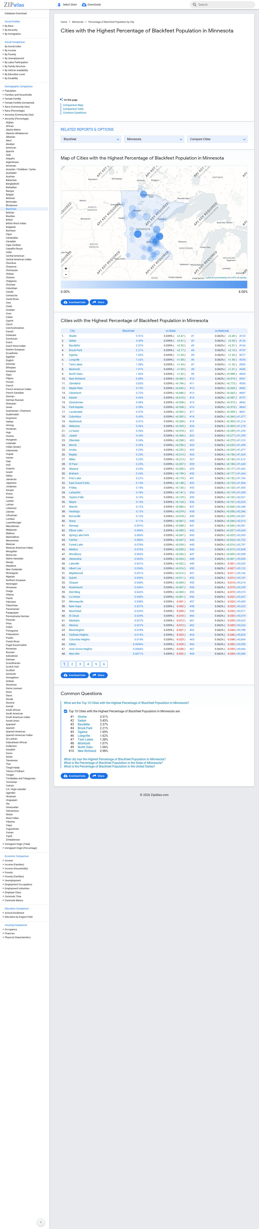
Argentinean (12, 162)
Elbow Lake (75, 530)
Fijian (9, 374)
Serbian (10, 681)
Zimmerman (76, 402)
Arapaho (10, 158)
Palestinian (12, 605)
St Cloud (74, 615)
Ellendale (74, 440)
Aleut (8, 140)
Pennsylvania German (17, 616)
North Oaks (75, 373)
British (9, 219)
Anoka (73, 449)
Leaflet (208, 278)
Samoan (10, 659)
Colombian (11, 288)
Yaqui (9, 825)
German (10, 396)
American (11, 147)
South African (13, 709)
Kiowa (9, 493)
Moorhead (75, 611)
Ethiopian (11, 367)
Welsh (9, 814)
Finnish (10, 382)
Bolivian (10, 212)
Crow (8, 313)
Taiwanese (12, 760)
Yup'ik (9, 836)
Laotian (10, 500)
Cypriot (9, 320)
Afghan (10, 122)
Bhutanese (11, 205)
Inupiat (9, 454)
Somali (9, 706)
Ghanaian (11, 403)
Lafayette (74, 492)
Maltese (10, 533)
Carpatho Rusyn (14, 248)
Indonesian (12, 450)
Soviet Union (12, 720)
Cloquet (73, 582)
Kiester (73, 397)
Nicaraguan (12, 573)
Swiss (9, 753)
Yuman (9, 832)
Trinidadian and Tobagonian (20, 778)
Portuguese (12, 630)
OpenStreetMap (220, 278)
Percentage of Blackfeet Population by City (111, 21)
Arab (8, 154)
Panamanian (12, 609)
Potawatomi (12, 634)
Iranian (9, 457)
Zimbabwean (13, 839)
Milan (72, 459)
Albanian (10, 136)
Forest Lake (76, 544)
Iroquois (10, 468)
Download (239, 162)
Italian (9, 475)
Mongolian (11, 551)
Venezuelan (12, 807)
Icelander (11, 443)
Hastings (74, 511)
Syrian (9, 756)
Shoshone (11, 684)
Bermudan (11, 201)
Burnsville (74, 516)
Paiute (9, 598)
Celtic (9, 252)
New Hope (75, 606)
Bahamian (11, 180)
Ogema (73, 354)
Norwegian (11, 583)
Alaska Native (13, 129)
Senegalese (12, 677)
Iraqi (8, 461)
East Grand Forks (79, 482)
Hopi (8, 432)
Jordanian (11, 486)
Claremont (75, 392)
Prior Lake (75, 478)
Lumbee (10, 518)
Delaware (11, 335)
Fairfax (73, 539)
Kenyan (10, 490)
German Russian (15, 400)
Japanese (11, 482)
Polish (9, 627)
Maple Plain (76, 388)
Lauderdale (75, 411)
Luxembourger (13, 522)
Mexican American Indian (19, 547)
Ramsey (73, 525)
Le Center (74, 596)
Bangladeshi (12, 183)
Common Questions (74, 112)
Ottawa (10, 594)
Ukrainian (11, 796)
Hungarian (11, 439)
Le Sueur (74, 430)
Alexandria (75, 558)
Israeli (9, 472)
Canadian (11, 241)
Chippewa (11, 281)
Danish (9, 331)
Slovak (9, 699)
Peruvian (10, 619)
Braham (73, 473)
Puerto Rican (13, 641)
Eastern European (15, 349)
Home (64, 21)
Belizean (10, 198)
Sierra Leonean (14, 688)
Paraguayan (12, 612)
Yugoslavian (12, 828)
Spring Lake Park (79, 535)
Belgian (10, 194)
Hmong (10, 425)
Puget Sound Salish (16, 645)
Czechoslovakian (15, 327)
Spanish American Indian (19, 735)
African (10, 126)
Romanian (11, 648)
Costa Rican (12, 299)
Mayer (72, 501)
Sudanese (11, 746)
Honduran (11, 428)
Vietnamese (12, 810)
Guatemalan (12, 414)
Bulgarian (11, 227)
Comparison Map (73, 105)
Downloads (94, 4)
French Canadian (15, 392)
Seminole (11, 673)
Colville (9, 291)
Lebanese (11, 508)
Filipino (9, 378)
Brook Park (75, 350)
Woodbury (75, 554)
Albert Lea (75, 568)
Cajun (9, 234)
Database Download (16, 13)
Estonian (10, 363)
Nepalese (11, 565)
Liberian (10, 511)
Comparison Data (73, 108)
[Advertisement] (107, 67)
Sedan (72, 340)
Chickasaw (12, 270)
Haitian (9, 421)
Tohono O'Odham (15, 771)
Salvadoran (12, 655)
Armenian (11, 165)
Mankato (74, 620)
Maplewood (76, 573)
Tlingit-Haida (13, 767)
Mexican (10, 544)
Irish (8, 464)
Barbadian (11, 187)
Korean (9, 497)
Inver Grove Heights (80, 648)
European (11, 371)
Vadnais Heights (78, 634)
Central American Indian (18, 259)
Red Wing (74, 592)
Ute (7, 803)
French (9, 385)
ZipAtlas (242, 278)
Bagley (73, 454)
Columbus (75, 416)
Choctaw (10, 284)
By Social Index (13, 46)
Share (101, 302)
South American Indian (18, 717)
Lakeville (74, 563)
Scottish (10, 670)
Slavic (9, 695)
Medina (73, 549)
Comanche (11, 295)
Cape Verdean (13, 245)
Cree (8, 302)
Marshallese (12, 536)
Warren (73, 506)
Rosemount (76, 587)
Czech (9, 324)
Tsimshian (11, 782)
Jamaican (11, 479)
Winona (73, 625)
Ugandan (10, 792)
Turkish (10, 785)
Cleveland (74, 383)
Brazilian (10, 216)
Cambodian (12, 237)
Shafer (73, 335)
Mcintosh (74, 369)
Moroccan (11, 555)
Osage (9, 591)
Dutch (9, 342)
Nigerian (10, 576)
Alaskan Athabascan (17, 133)
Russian (10, 652)
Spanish (10, 728)
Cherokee (11, 263)
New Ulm (74, 653)
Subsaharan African (16, 742)
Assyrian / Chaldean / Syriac (21, 169)
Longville (74, 359)
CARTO (233, 278)
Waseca (73, 468)
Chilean (10, 273)
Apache (10, 151)
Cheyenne (11, 266)
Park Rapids (76, 407)
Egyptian (10, 356)
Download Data (77, 302)
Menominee (12, 540)
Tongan (10, 774)
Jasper (73, 435)
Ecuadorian (12, 353)
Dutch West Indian (16, 345)
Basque (10, 191)
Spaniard (10, 724)
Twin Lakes (75, 364)
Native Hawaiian (14, 558)
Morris (73, 445)
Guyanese (11, 418)
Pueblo (9, 637)
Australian (11, 172)
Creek (9, 306)
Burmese (11, 230)
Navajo (9, 562)
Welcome (74, 426)
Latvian (10, 504)
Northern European (16, 580)
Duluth (73, 577)
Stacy (72, 520)
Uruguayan (11, 800)
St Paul (73, 463)
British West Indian (16, 223)
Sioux (9, 691)
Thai (8, 764)
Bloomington (76, 629)
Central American (15, 255)
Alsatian (10, 144)
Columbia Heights (79, 639)
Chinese (10, 277)
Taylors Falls (76, 497)
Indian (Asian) (13, 446)
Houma (10, 436)
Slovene (10, 702)
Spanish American (15, 731)
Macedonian (12, 526)
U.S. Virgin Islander (16, 789)
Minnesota (77, 21)
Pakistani (11, 601)
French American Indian (18, 389)
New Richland (77, 378)
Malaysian (11, 529)
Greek (9, 407)
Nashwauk (75, 421)
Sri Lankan (11, 738)
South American (14, 713)
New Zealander (14, 569)
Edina (72, 644)
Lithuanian (11, 515)
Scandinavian (13, 663)
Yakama (10, 821)
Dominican (11, 338)
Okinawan (11, 587)
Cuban (9, 317)
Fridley (73, 487)
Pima (8, 623)
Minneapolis (76, 601)
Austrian (10, 176)
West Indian (12, 818)
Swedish (10, 749)
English (10, 360)
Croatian (10, 309)
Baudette (74, 345)
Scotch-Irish (12, 666)
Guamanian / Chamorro (18, 410)
